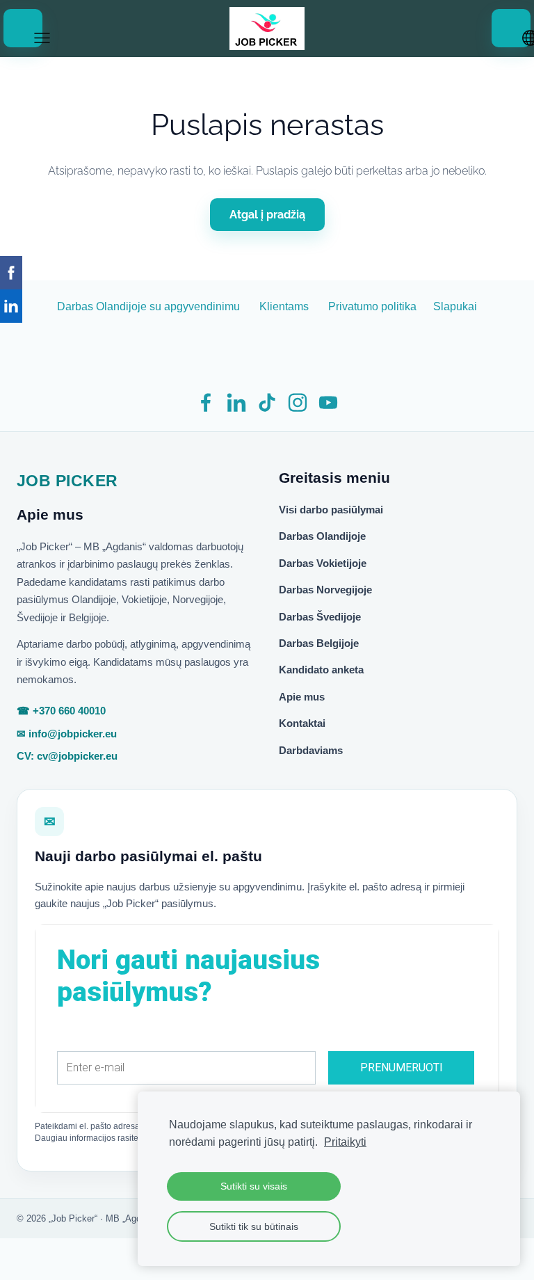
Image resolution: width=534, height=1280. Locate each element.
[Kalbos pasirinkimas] (511, 28)
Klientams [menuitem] (284, 306)
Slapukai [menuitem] (455, 306)
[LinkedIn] (236, 402)
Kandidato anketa (321, 669)
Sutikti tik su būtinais (253, 1226)
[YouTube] (328, 402)
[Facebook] (206, 402)
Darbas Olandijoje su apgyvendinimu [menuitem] (148, 306)
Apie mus (302, 697)
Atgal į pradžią (267, 214)
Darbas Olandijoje (322, 536)
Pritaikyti (345, 1142)
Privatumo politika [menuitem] (372, 306)
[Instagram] (298, 402)
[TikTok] (267, 402)
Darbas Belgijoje (319, 643)
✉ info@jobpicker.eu (67, 733)
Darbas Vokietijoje (322, 563)
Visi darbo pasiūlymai (331, 509)
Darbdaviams (311, 750)
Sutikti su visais (253, 1186)
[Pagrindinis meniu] (22, 28)
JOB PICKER (67, 481)
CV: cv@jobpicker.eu (67, 756)
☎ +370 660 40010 (61, 711)
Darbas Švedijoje (320, 617)
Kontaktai (302, 723)
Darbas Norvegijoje (325, 589)
